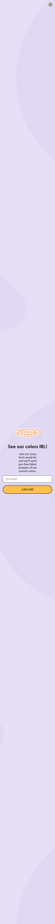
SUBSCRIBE (28, 489)
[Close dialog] (50, 4)
